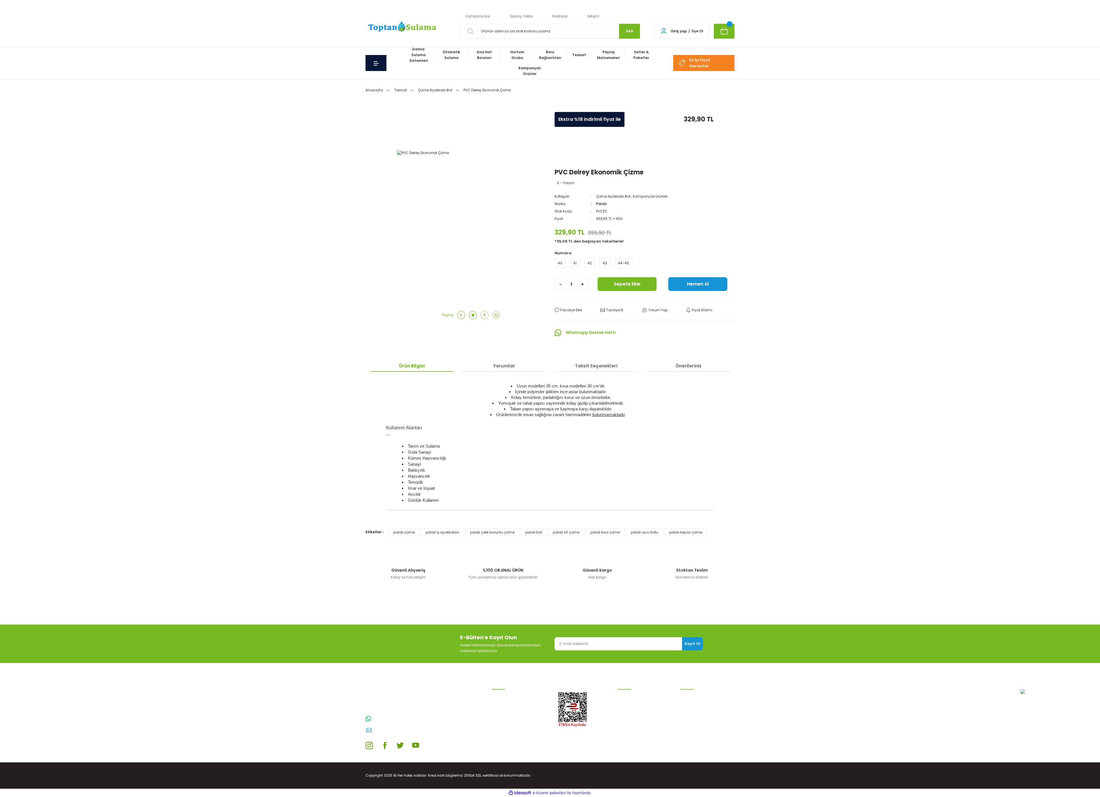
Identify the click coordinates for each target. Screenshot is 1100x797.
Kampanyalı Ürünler (650, 196)
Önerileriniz (688, 366)
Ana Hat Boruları (506, 713)
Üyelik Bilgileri (692, 704)
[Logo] (401, 27)
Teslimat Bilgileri (632, 731)
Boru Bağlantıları (506, 731)
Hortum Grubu (504, 722)
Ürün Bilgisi (412, 366)
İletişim (593, 16)
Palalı (601, 203)
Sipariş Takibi (521, 16)
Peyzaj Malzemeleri (508, 750)
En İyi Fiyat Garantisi (699, 63)
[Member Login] (663, 31)
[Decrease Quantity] (560, 284)
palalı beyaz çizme (685, 532)
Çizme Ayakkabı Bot (613, 196)
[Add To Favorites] (568, 310)
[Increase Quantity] (582, 284)
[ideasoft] (519, 793)
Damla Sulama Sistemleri (514, 695)
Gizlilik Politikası (631, 713)
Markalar (560, 16)
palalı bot (533, 532)
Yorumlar (504, 366)
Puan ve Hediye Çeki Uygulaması (698, 716)
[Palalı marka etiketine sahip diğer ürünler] (572, 157)
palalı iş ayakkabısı (442, 532)
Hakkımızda (691, 737)
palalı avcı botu (644, 532)
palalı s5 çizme (566, 532)
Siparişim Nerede (632, 741)
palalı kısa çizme (605, 532)
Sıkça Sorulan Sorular (699, 728)
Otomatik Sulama (507, 704)
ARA (629, 31)
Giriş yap (679, 31)
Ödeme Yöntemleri (634, 722)
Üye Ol (697, 31)
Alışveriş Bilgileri (631, 695)
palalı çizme (404, 532)
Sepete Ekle (627, 284)
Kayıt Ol (692, 643)
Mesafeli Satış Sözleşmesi (640, 704)
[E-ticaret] (549, 793)
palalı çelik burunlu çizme (492, 532)
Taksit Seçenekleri (596, 366)
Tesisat (498, 741)
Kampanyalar (478, 16)
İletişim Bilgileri (693, 695)
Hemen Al (698, 284)
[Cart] (724, 31)
